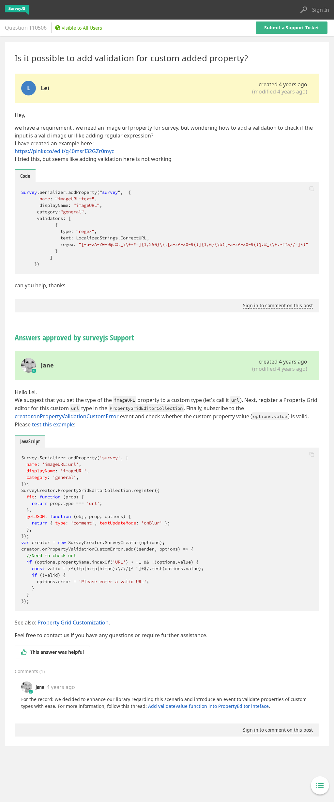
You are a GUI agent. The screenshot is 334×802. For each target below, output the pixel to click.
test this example (53, 424)
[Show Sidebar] (320, 785)
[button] (312, 189)
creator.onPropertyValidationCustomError (67, 416)
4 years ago (61, 687)
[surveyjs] (17, 10)
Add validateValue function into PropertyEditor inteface (208, 706)
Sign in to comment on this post (278, 305)
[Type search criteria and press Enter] (304, 10)
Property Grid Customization (73, 622)
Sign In (320, 9)
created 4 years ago (283, 84)
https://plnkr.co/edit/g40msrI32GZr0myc (64, 151)
